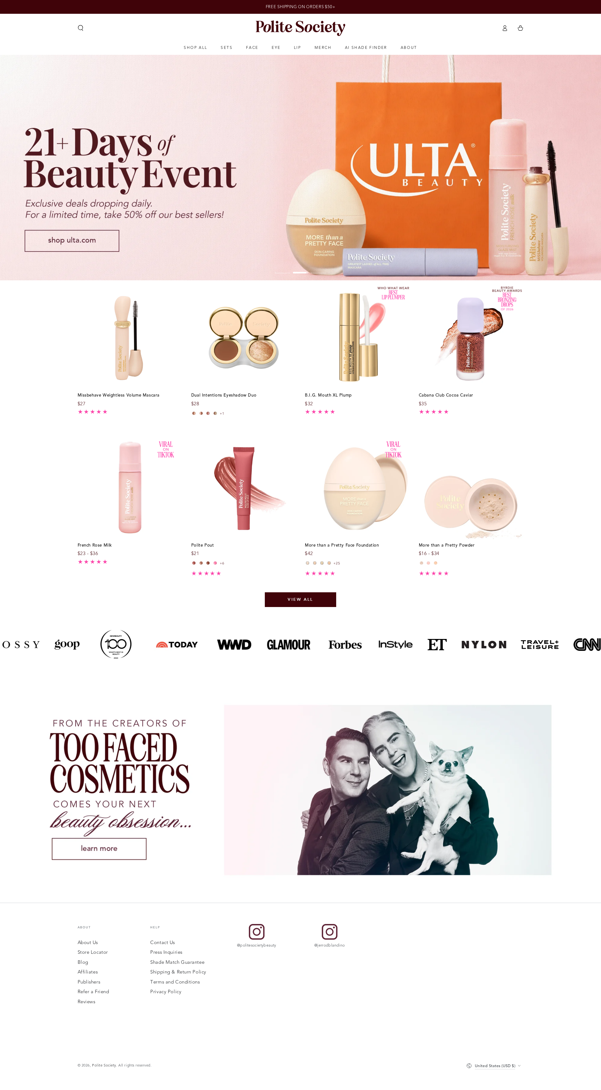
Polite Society (104, 1065)
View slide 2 (300, 268)
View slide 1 (282, 268)
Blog (83, 962)
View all (300, 599)
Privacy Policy (165, 991)
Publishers (89, 982)
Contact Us (162, 942)
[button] (80, 28)
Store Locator (93, 952)
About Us (88, 942)
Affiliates (88, 972)
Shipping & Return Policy (178, 972)
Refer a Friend (93, 991)
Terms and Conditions (175, 982)
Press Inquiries (166, 952)
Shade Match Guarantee (177, 962)
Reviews (86, 1001)
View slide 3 (318, 268)
